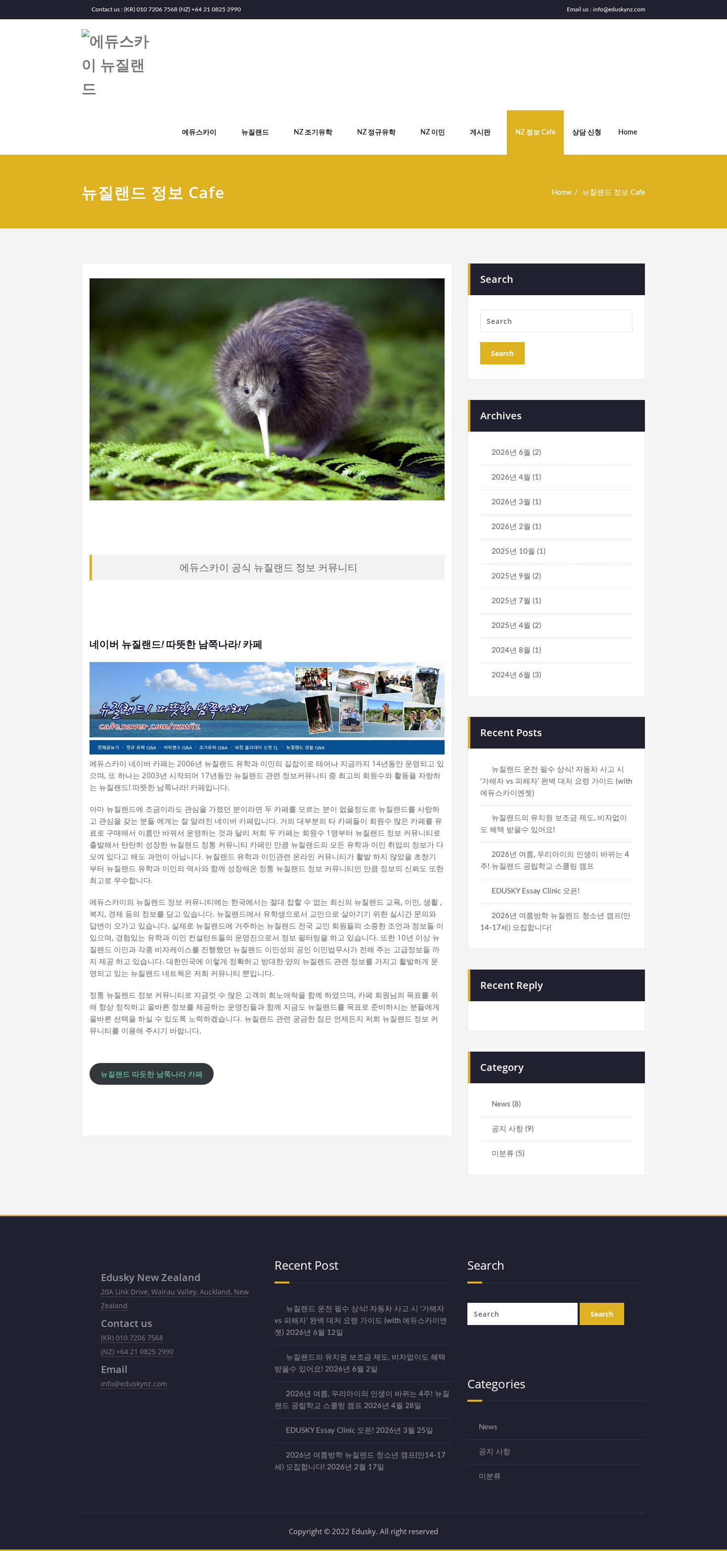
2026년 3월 (511, 502)
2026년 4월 (511, 477)
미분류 (503, 1153)
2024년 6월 (511, 675)
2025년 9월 (511, 576)
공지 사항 (507, 1129)
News (501, 1104)
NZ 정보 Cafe (535, 132)
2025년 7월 (511, 601)
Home (627, 132)
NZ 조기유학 (313, 132)
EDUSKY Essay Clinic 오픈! (536, 891)
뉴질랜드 (255, 132)
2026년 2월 (511, 527)
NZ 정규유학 (376, 132)
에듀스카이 (199, 132)
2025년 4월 (511, 625)
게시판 (480, 132)
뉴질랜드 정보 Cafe (613, 192)
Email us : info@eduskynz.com (606, 9)
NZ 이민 (432, 132)
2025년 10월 (513, 551)
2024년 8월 (511, 650)
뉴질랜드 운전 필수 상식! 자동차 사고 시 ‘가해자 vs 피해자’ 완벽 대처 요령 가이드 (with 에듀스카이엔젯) (556, 781)
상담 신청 (586, 132)
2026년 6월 (511, 452)
